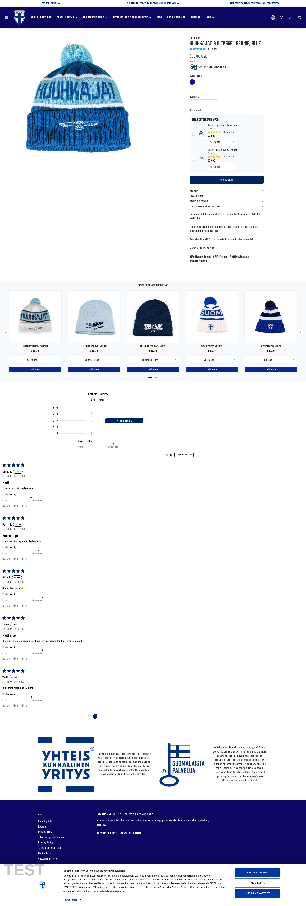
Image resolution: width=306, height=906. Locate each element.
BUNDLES (196, 17)
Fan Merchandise (93, 17)
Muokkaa (256, 882)
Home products (176, 17)
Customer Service (47, 858)
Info (208, 17)
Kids (159, 17)
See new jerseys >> (51, 3)
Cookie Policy (45, 853)
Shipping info (45, 821)
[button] (6, 17)
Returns (42, 826)
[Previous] (5, 333)
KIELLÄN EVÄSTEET (258, 893)
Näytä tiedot (70, 899)
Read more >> (173, 3)
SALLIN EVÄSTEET (258, 872)
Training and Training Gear (130, 17)
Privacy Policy (45, 842)
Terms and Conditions (49, 848)
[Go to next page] (106, 716)
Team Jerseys (65, 17)
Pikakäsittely (45, 832)
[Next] (300, 333)
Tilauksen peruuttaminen (51, 837)
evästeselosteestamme (110, 891)
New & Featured (41, 17)
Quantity (194, 96)
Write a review (124, 421)
